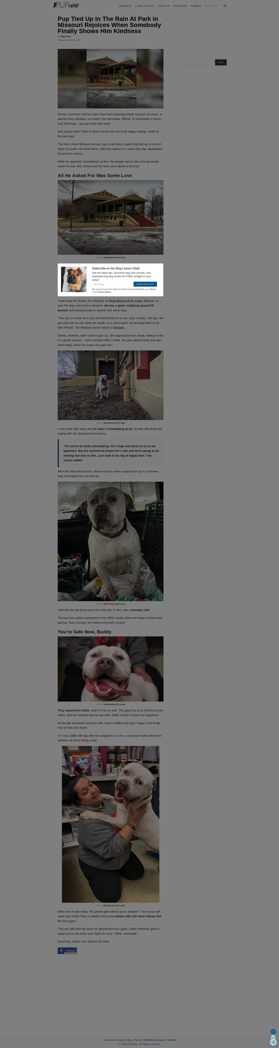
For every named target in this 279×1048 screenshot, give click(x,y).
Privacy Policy (124, 1040)
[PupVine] (79, 6)
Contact (171, 1040)
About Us (108, 1040)
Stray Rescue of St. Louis (114, 257)
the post (119, 327)
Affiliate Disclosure (154, 1040)
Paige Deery (66, 36)
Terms (137, 1040)
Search (221, 62)
